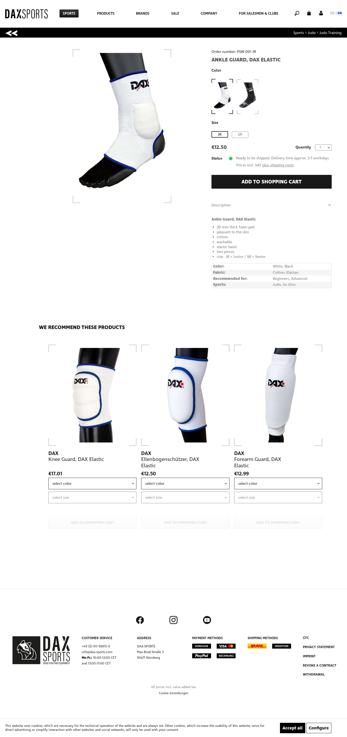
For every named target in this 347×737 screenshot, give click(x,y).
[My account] (321, 12)
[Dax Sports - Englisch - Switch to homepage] (26, 13)
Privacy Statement (319, 647)
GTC (306, 638)
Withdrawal (314, 674)
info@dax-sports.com (97, 652)
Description (221, 205)
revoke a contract (319, 665)
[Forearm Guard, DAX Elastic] (278, 395)
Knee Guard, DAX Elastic (76, 459)
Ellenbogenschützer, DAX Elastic (170, 462)
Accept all (293, 728)
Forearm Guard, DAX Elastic (257, 462)
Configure (319, 728)
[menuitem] (69, 13)
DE (332, 13)
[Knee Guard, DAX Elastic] (92, 395)
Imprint (309, 656)
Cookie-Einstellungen (173, 693)
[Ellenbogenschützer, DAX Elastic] (185, 395)
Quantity (303, 147)
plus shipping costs (278, 165)
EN (340, 13)
